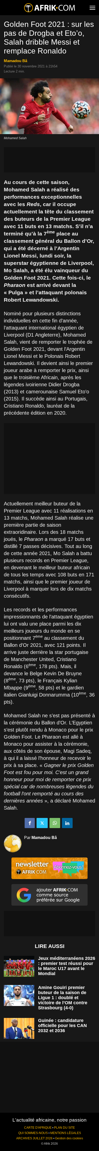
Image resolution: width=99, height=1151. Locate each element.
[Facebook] (30, 823)
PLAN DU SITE (64, 1127)
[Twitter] (42, 823)
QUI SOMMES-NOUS (33, 1133)
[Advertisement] (49, 159)
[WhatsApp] (55, 823)
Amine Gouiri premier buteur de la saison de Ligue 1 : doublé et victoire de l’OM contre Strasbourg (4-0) (62, 997)
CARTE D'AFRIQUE (38, 1127)
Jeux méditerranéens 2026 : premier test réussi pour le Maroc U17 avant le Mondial (66, 966)
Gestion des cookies (69, 1138)
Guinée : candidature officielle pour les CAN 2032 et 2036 (62, 1025)
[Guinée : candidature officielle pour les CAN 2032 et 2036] (19, 1028)
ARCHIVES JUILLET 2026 (34, 1138)
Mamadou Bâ (15, 61)
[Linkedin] (67, 823)
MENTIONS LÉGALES (65, 1133)
